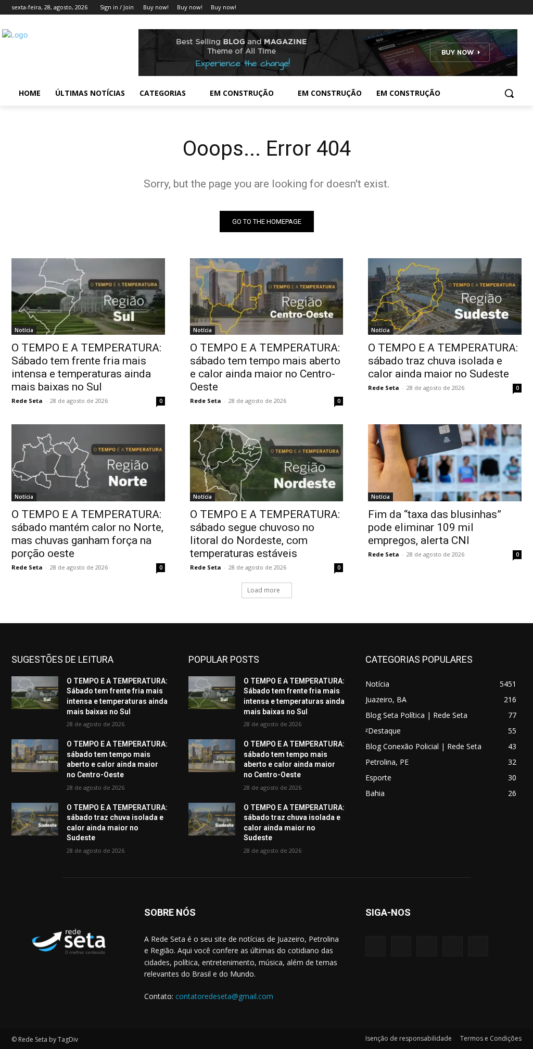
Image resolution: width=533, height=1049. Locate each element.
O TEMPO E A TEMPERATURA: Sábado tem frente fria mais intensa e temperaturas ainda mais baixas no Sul (86, 367)
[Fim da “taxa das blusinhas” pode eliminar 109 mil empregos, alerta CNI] (445, 462)
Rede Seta (27, 401)
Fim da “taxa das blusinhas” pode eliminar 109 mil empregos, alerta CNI (434, 527)
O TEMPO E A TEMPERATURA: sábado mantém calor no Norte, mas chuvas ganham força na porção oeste (87, 534)
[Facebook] (458, 8)
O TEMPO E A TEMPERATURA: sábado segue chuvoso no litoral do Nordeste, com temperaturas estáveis (265, 534)
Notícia (24, 330)
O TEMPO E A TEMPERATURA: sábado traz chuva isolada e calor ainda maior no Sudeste (443, 361)
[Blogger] (375, 946)
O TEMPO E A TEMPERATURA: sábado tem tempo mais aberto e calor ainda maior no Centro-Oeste (265, 367)
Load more (263, 590)
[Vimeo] (501, 8)
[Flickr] (426, 946)
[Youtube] (516, 8)
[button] (509, 93)
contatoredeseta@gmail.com (224, 996)
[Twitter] (487, 8)
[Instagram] (472, 8)
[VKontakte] (478, 946)
